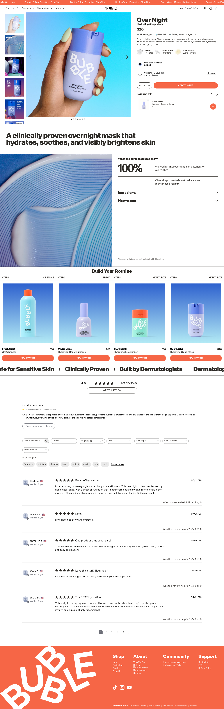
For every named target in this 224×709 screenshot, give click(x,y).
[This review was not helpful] (198, 502)
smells (105, 464)
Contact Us (203, 662)
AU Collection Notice (181, 705)
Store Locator (139, 670)
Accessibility (193, 705)
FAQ (200, 665)
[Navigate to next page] (129, 632)
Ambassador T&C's (172, 665)
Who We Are (139, 662)
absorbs (54, 464)
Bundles (116, 668)
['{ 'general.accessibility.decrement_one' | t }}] (139, 86)
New (115, 662)
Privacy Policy (135, 705)
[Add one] (149, 86)
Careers (137, 673)
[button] (210, 8)
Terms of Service (168, 705)
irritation (42, 464)
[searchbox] (33, 440)
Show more (117, 464)
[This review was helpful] (193, 502)
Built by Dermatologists (140, 666)
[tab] (71, 119)
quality (86, 464)
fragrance (28, 464)
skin (96, 464)
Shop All (116, 671)
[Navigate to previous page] (95, 632)
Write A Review (112, 390)
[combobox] (64, 441)
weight (75, 464)
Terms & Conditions (154, 705)
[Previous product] (212, 94)
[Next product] (216, 94)
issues (65, 464)
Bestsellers (118, 665)
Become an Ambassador (174, 662)
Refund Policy (204, 668)
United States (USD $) (188, 8)
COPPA (143, 705)
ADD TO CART (213, 106)
